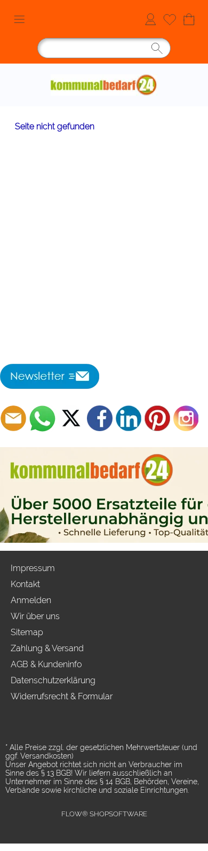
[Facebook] (99, 418)
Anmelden (150, 19)
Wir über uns (35, 616)
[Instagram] (186, 418)
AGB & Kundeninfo (46, 664)
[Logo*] (104, 68)
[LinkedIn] (128, 418)
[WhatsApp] (42, 418)
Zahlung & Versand (47, 648)
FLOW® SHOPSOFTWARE (104, 814)
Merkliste (170, 19)
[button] (19, 19)
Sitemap (27, 632)
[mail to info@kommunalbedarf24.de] (13, 418)
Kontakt (25, 584)
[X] (71, 418)
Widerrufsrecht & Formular (62, 696)
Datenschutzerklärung (53, 680)
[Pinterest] (157, 418)
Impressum (33, 568)
